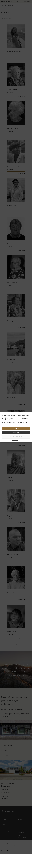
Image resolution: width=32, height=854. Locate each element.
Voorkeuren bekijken (16, 436)
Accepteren (16, 428)
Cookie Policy (15, 440)
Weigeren (16, 432)
